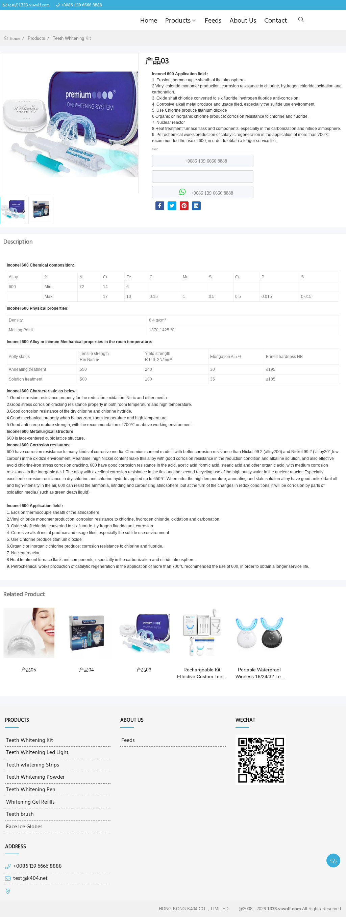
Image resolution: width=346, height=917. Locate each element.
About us (242, 21)
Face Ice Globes (24, 827)
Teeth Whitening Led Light (37, 752)
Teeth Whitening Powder (35, 777)
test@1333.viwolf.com (29, 5)
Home (148, 21)
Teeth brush (20, 814)
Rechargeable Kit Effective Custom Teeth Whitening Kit (201, 673)
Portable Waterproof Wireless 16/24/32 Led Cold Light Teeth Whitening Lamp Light (259, 673)
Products (178, 21)
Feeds (213, 21)
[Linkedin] (196, 205)
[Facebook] (159, 205)
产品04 (86, 669)
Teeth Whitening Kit (72, 38)
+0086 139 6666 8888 (81, 5)
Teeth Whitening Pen (30, 789)
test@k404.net (30, 879)
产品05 (28, 669)
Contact (275, 21)
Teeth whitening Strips (32, 765)
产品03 (144, 669)
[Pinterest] (184, 205)
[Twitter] (172, 205)
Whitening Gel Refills (30, 802)
